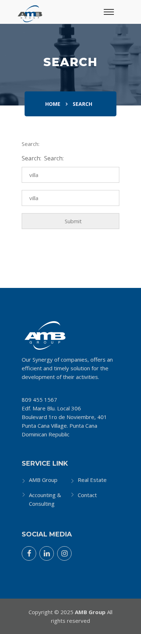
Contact (87, 495)
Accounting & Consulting (45, 499)
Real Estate (92, 479)
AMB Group (43, 479)
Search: (32, 158)
